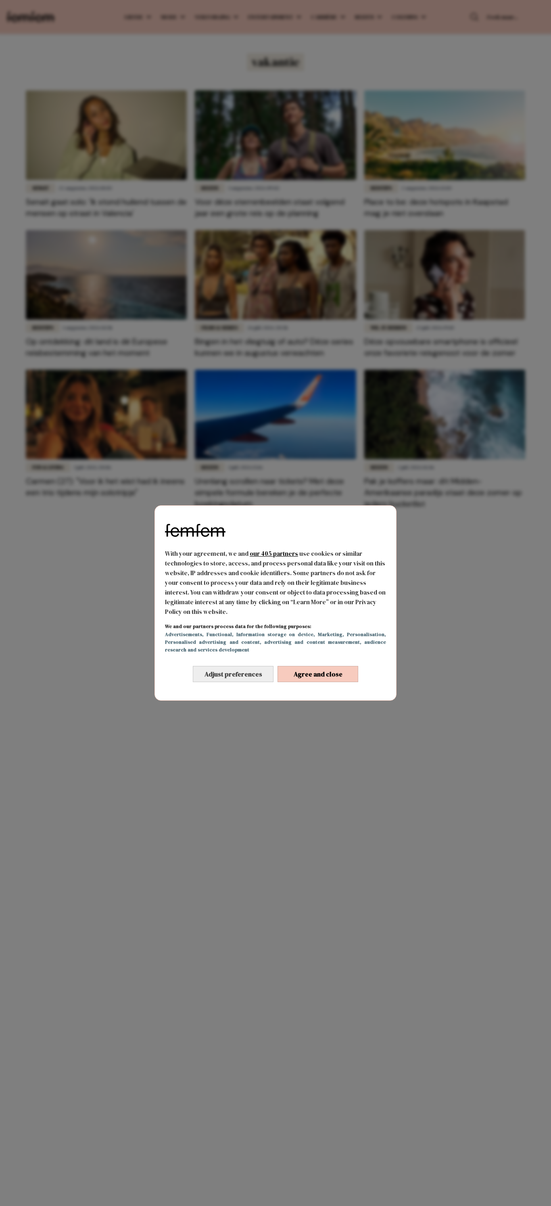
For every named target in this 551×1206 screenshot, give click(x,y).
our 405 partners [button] (274, 553)
